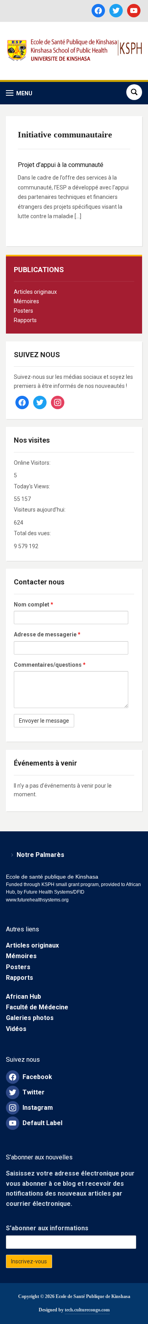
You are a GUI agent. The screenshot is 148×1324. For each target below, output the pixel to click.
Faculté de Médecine (37, 1007)
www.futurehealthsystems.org (37, 900)
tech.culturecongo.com (87, 1310)
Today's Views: (32, 486)
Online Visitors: (33, 463)
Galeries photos (30, 1018)
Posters (23, 311)
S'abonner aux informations (47, 1228)
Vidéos (16, 1029)
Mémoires (26, 301)
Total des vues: (33, 533)
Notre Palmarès (40, 855)
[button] (19, 93)
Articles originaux (35, 292)
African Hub (23, 996)
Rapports (25, 320)
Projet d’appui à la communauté (60, 165)
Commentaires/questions (50, 665)
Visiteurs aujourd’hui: (40, 509)
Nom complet (33, 604)
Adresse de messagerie (47, 634)
